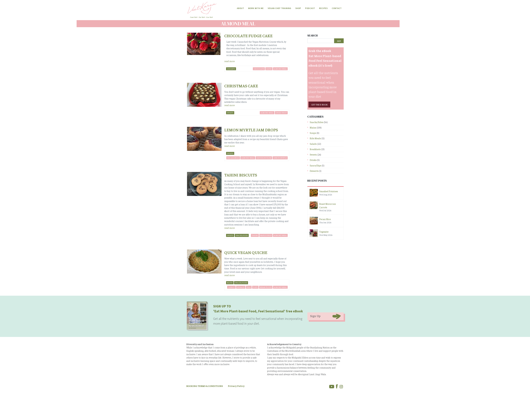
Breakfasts (315, 149)
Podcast (310, 8)
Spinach (241, 287)
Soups (313, 132)
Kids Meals (315, 138)
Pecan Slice (325, 219)
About (240, 8)
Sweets (230, 112)
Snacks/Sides (242, 235)
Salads (313, 143)
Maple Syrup (266, 235)
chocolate (259, 69)
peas (249, 287)
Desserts (231, 69)
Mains (230, 282)
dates (269, 69)
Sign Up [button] (315, 316)
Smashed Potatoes (328, 191)
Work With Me (256, 8)
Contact (337, 8)
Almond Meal (280, 69)
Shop (298, 8)
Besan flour (266, 287)
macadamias (233, 158)
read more (229, 61)
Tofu (255, 287)
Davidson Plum (263, 158)
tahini (255, 235)
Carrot (231, 287)
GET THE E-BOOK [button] (319, 104)
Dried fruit (281, 112)
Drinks (313, 159)
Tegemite (323, 231)
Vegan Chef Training (279, 8)
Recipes (323, 8)
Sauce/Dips (315, 165)
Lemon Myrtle (280, 158)
